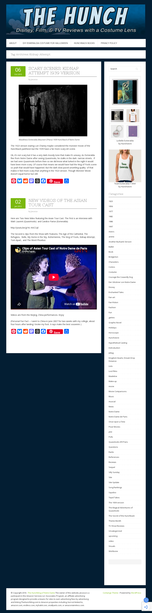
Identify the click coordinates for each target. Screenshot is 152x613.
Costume (113, 272)
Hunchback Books (84, 43)
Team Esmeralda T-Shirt (125, 183)
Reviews (112, 462)
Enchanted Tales (116, 292)
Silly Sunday (114, 472)
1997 (111, 226)
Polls (111, 437)
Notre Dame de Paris (118, 416)
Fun (110, 312)
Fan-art (112, 297)
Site (110, 477)
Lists (111, 366)
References (114, 457)
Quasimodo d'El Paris (118, 442)
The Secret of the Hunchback (122, 515)
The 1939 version (116, 502)
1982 (111, 216)
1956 (111, 206)
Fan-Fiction (113, 302)
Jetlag (111, 353)
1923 (111, 201)
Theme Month (115, 521)
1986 (111, 221)
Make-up (113, 381)
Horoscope (114, 332)
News (111, 406)
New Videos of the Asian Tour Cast (57, 202)
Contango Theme (110, 592)
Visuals (112, 546)
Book (111, 251)
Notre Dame (114, 411)
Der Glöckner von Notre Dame (122, 282)
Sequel (112, 467)
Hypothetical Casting (118, 342)
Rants (111, 452)
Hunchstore (126, 143)
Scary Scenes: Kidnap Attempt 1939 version (54, 70)
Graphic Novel (115, 322)
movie (111, 386)
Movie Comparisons (118, 391)
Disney (112, 287)
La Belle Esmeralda (125, 140)
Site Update (114, 482)
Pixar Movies (114, 426)
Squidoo (112, 492)
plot (110, 431)
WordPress (136, 592)
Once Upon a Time (117, 421)
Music (111, 396)
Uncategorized (115, 531)
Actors (111, 231)
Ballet (111, 246)
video (111, 541)
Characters (114, 262)
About (13, 43)
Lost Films (113, 371)
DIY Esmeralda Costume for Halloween (45, 43)
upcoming (113, 536)
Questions (113, 447)
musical (112, 401)
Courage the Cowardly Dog (121, 277)
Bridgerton (113, 257)
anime (111, 236)
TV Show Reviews (116, 526)
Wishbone (113, 551)
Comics (112, 267)
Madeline (113, 376)
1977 (111, 211)
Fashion (112, 307)
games (112, 317)
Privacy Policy (109, 43)
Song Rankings (115, 487)
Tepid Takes (114, 497)
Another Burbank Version (120, 241)
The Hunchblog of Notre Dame (41, 592)
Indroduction (114, 347)
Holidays (113, 327)
